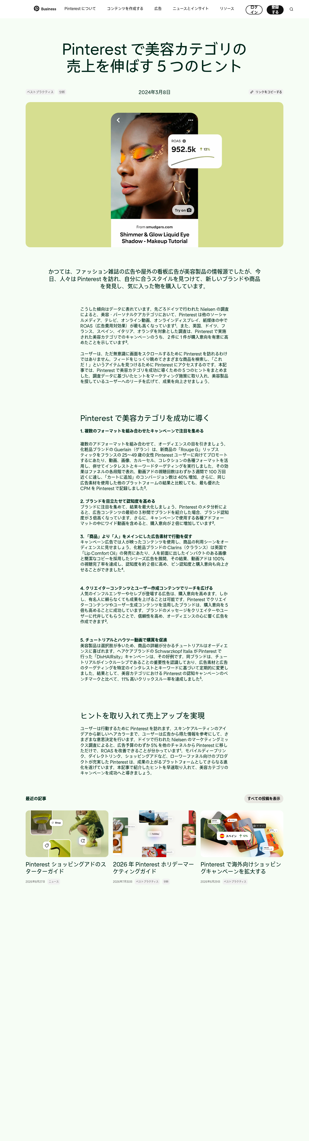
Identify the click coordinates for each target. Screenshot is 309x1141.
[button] (266, 92)
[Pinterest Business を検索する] (291, 9)
